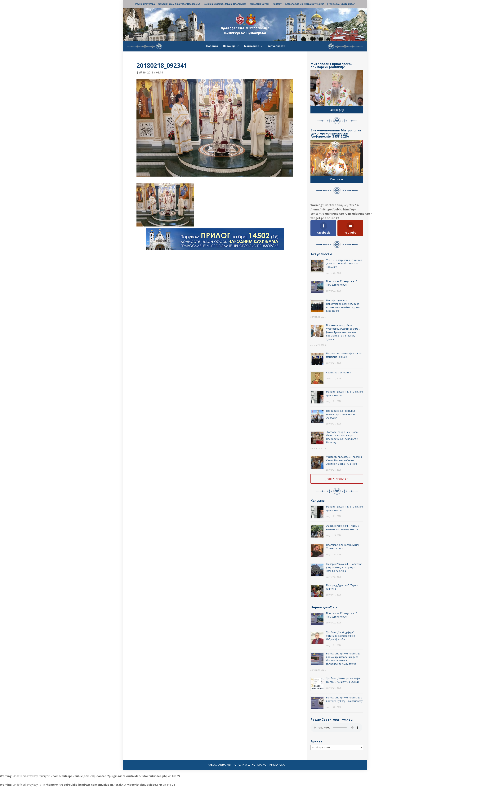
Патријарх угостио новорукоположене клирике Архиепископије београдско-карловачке (342, 305)
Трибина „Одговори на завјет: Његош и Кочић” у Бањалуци (343, 680)
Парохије (229, 46)
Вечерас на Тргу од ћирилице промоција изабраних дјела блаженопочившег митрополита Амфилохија (343, 659)
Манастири (251, 46)
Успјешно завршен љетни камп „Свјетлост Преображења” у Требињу (344, 263)
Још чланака (337, 478)
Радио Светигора (145, 4)
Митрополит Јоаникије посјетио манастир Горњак (344, 355)
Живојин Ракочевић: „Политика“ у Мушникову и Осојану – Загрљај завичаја (344, 567)
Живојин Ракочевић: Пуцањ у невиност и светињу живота (342, 527)
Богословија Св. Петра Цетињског (304, 4)
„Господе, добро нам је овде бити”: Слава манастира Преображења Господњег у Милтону (342, 437)
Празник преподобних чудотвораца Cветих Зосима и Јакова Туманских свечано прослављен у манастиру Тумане (343, 332)
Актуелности (276, 46)
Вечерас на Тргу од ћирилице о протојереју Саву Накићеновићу (344, 699)
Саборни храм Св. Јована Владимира (225, 4)
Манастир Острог (259, 4)
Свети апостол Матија (338, 372)
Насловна (211, 46)
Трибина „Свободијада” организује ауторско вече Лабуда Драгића (340, 636)
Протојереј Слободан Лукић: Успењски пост (342, 546)
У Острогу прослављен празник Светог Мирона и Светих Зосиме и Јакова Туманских (344, 460)
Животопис (337, 179)
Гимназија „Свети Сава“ (341, 4)
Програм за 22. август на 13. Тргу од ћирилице (342, 283)
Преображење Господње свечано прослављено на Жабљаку (340, 414)
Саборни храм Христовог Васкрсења (179, 4)
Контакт (277, 4)
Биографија (337, 110)
